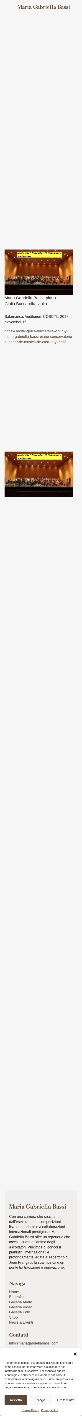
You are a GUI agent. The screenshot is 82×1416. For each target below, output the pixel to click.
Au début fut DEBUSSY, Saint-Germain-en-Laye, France (38, 818)
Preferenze (66, 1400)
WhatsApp (40, 534)
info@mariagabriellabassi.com (33, 1343)
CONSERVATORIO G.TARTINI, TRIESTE (41, 665)
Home (14, 1292)
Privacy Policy (49, 1410)
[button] (75, 1354)
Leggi (14, 705)
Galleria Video (20, 1307)
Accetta (16, 1400)
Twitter (20, 525)
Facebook (38, 525)
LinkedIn (58, 525)
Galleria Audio (20, 1302)
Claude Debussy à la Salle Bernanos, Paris (32, 971)
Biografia (16, 1297)
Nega (41, 1400)
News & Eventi (57, 26)
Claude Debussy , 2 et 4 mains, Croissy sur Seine (37, 1124)
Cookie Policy (30, 1410)
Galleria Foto (19, 1312)
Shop (13, 1317)
